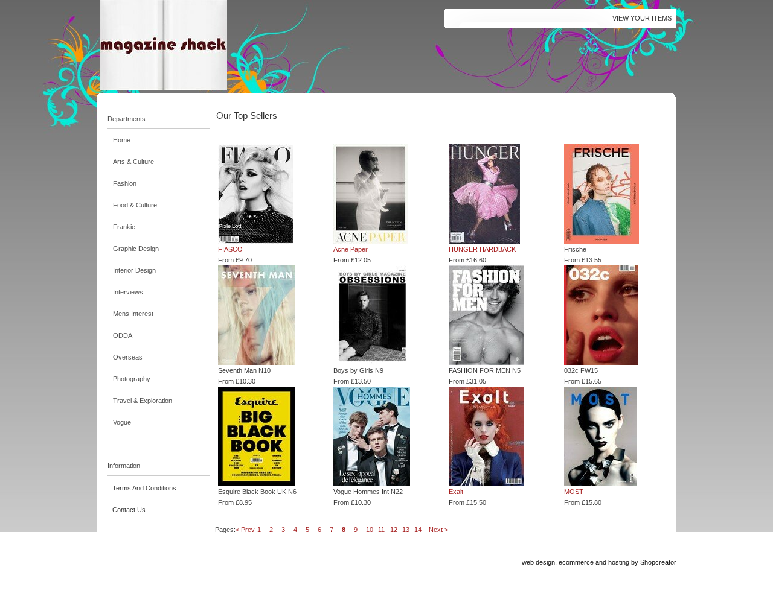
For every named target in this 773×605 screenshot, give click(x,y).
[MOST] (614, 436)
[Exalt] (498, 436)
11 (381, 529)
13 (405, 529)
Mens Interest (133, 313)
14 (418, 529)
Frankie (124, 226)
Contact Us (129, 509)
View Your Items (642, 18)
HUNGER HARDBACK (482, 249)
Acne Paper (350, 249)
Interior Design (134, 270)
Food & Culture (135, 205)
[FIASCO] (268, 194)
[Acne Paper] (383, 194)
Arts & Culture (133, 161)
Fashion (124, 183)
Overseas (128, 357)
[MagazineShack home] (220, 45)
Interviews (128, 292)
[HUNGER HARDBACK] (498, 194)
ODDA (122, 335)
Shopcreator (658, 562)
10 (369, 529)
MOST (573, 491)
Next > (438, 529)
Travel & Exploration (142, 400)
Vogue (122, 422)
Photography (131, 378)
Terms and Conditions (144, 488)
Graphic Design (136, 248)
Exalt (456, 491)
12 (393, 529)
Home (121, 140)
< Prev (245, 529)
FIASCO (230, 249)
